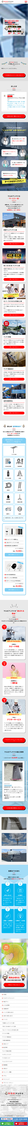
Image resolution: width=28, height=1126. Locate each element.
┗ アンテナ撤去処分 (6, 1037)
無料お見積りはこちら (13, 554)
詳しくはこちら (13, 243)
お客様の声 (5, 1008)
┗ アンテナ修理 (5, 1033)
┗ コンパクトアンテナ (7, 1061)
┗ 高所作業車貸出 (6, 1040)
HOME (4, 994)
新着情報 (5, 1065)
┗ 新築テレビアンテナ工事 (8, 1023)
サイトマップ (6, 1079)
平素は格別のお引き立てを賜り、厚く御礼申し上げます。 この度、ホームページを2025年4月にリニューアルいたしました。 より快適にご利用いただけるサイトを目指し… (16, 105)
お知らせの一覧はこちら (13, 116)
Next (27, 781)
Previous (1, 781)
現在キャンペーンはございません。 (9, 68)
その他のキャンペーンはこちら (13, 75)
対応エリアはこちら (13, 985)
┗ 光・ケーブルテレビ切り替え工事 (10, 1030)
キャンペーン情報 (7, 1072)
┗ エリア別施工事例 (6, 1051)
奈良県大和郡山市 (7, 798)
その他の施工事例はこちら (13, 808)
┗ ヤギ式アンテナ (6, 1058)
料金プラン (5, 1001)
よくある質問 (6, 1005)
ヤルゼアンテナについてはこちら (14, 739)
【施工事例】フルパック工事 (9, 796)
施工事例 (5, 1047)
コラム (4, 1075)
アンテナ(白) (17, 796)
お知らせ (5, 1068)
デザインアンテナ (8, 785)
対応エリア (5, 1044)
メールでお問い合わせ (8, 1012)
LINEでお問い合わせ (8, 1016)
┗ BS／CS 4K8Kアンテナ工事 (9, 1026)
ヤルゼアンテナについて (8, 998)
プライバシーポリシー (8, 1082)
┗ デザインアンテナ (6, 1054)
